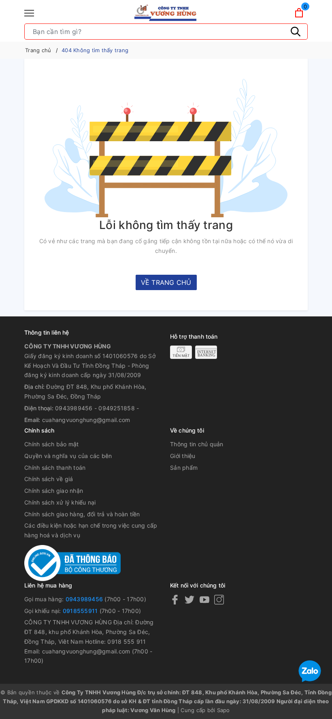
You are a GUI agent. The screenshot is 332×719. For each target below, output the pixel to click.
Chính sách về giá (48, 478)
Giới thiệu (183, 455)
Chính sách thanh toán (54, 467)
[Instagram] (219, 599)
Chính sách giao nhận (53, 490)
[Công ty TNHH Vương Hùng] (166, 12)
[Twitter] (189, 599)
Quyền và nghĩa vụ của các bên (68, 455)
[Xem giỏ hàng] (299, 12)
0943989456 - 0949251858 (95, 408)
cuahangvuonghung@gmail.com (86, 419)
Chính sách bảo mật (51, 444)
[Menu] (29, 13)
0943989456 (84, 599)
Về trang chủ (166, 282)
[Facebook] (175, 599)
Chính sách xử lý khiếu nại (60, 502)
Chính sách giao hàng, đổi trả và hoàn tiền (82, 514)
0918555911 (80, 610)
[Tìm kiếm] (295, 31)
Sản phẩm (184, 467)
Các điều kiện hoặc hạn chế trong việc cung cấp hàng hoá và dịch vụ (90, 530)
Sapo (223, 710)
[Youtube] (204, 599)
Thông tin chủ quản (196, 444)
